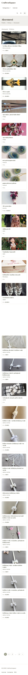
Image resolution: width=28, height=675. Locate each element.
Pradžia (3, 22)
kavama (5, 208)
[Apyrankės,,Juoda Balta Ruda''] (14, 106)
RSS (15, 672)
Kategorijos (6, 8)
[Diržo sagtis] (14, 83)
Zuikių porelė (6, 229)
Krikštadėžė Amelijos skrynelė (11, 275)
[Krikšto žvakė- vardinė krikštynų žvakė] (14, 412)
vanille (4, 399)
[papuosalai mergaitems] (14, 175)
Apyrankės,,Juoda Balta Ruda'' (11, 114)
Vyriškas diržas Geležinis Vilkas (12, 46)
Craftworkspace (9, 2)
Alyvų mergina (7, 206)
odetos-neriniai (6, 352)
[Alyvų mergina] (14, 198)
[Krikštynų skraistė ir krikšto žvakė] (14, 342)
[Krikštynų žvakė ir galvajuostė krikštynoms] (14, 364)
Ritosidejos (5, 276)
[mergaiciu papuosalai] (14, 152)
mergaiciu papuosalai (9, 160)
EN (24, 13)
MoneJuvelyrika (6, 48)
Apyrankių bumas (8, 137)
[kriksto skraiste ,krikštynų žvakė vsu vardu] (14, 435)
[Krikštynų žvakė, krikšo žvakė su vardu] (14, 604)
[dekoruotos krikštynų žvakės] (14, 484)
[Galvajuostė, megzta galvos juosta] (14, 389)
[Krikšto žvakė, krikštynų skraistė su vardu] (14, 460)
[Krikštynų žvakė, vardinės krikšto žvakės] (14, 557)
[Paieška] (17, 13)
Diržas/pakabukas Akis (9, 69)
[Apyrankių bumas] (14, 129)
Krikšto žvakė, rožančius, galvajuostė (13, 590)
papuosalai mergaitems (9, 183)
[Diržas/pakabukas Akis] (14, 60)
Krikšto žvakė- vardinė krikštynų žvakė (14, 421)
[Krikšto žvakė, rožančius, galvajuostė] (14, 582)
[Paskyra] (20, 13)
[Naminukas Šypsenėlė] (14, 243)
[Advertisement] (14, 320)
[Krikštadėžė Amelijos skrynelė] (14, 266)
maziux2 (5, 162)
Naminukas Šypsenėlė (9, 252)
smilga (4, 116)
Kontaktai (10, 672)
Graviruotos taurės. (8, 297)
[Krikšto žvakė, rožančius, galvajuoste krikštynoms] (14, 532)
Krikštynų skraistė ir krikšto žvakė (13, 350)
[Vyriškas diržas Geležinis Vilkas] (14, 37)
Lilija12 (4, 299)
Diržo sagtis (6, 92)
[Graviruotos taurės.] (14, 289)
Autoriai (15, 8)
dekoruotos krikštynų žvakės (11, 493)
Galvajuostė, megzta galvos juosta (12, 398)
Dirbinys (9, 22)
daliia (4, 231)
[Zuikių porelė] (14, 220)
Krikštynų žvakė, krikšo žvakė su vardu (14, 613)
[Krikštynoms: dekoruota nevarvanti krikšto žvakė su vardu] (14, 507)
